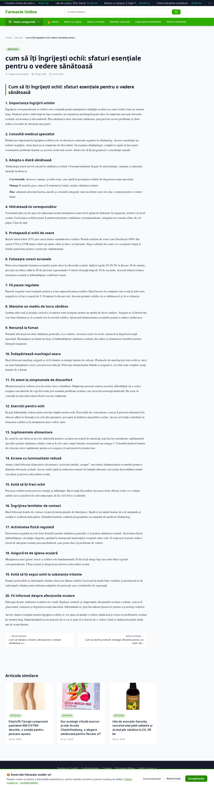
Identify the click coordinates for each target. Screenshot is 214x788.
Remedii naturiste (120, 21)
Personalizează (152, 778)
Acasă (8, 37)
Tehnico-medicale (176, 21)
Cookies (107, 768)
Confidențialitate (90, 768)
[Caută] (176, 11)
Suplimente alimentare (148, 21)
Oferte (53, 22)
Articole (19, 37)
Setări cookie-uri (147, 768)
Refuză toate (174, 778)
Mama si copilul (73, 21)
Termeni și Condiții (67, 768)
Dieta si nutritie (95, 21)
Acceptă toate (196, 778)
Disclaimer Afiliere (125, 768)
